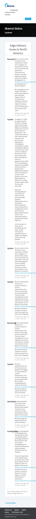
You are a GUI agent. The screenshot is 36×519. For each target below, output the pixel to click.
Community (14, 10)
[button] (28, 19)
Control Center (10, 12)
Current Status (10, 503)
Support (16, 510)
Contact (7, 14)
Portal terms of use (17, 512)
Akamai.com (8, 510)
